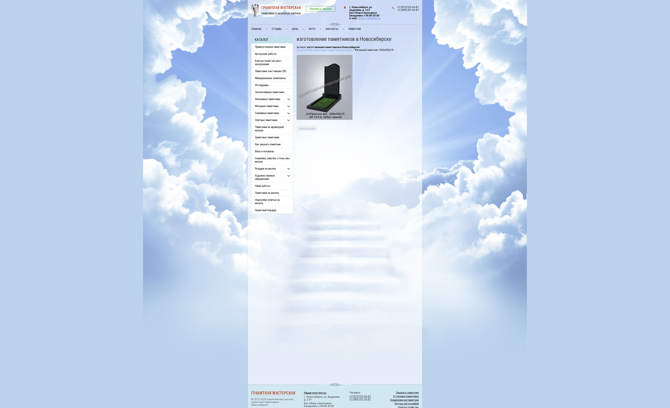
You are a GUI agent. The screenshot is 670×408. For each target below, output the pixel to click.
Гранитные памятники (267, 137)
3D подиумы (262, 85)
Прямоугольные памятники (270, 47)
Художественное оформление (265, 177)
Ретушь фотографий (407, 403)
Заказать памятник (407, 392)
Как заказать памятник (268, 144)
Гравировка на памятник (404, 400)
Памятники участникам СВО (270, 71)
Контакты (332, 29)
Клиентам (355, 29)
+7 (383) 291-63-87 (360, 399)
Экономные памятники (267, 99)
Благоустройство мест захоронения (268, 62)
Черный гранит (344, 50)
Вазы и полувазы (264, 151)
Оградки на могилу (265, 168)
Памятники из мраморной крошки (269, 128)
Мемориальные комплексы (270, 78)
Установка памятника (406, 396)
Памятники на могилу (267, 193)
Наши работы (262, 186)
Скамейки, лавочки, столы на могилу (271, 160)
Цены (295, 29)
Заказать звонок (321, 8)
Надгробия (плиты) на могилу (267, 201)
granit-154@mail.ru (369, 18)
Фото (312, 29)
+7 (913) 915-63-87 (360, 396)
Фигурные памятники (266, 106)
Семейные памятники (267, 113)
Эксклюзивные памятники (269, 92)
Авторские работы (266, 54)
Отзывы (276, 29)
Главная (256, 29)
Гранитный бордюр (265, 210)
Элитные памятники (266, 120)
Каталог (301, 50)
